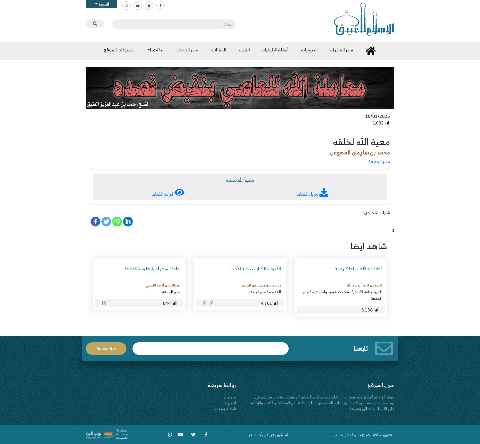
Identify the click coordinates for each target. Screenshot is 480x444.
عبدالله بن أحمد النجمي (162, 285)
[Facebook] (95, 221)
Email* (210, 346)
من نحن (230, 396)
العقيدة (275, 292)
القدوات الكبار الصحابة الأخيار (255, 269)
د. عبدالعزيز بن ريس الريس (261, 285)
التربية (377, 292)
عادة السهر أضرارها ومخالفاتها (152, 269)
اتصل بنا (230, 402)
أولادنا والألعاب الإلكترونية (358, 269)
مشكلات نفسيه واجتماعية (331, 292)
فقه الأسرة (362, 292)
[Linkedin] (128, 221)
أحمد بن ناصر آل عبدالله (364, 285)
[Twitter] (106, 221)
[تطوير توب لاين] (107, 433)
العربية (103, 4)
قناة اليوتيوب (225, 408)
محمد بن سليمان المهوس (360, 152)
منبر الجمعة (379, 161)
